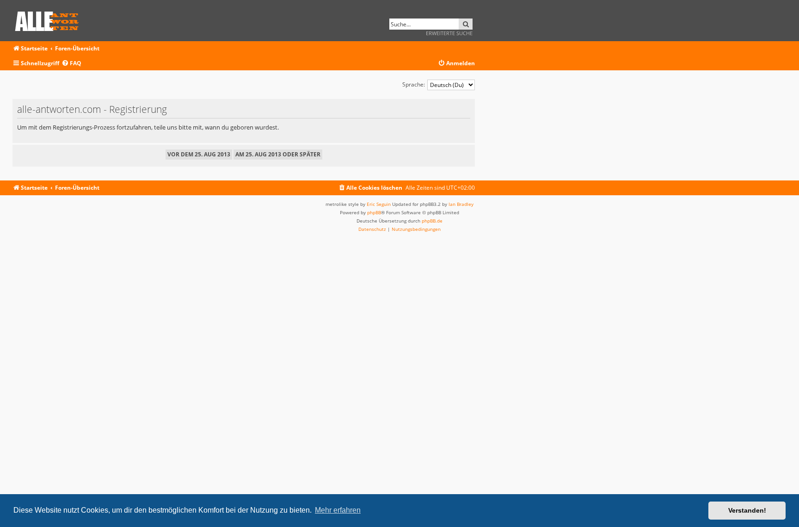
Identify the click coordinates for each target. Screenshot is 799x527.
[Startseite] (49, 20)
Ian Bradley (461, 204)
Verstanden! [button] (747, 510)
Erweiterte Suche (449, 33)
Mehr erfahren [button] (338, 510)
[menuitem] (71, 63)
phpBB (374, 212)
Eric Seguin (379, 204)
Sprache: (413, 84)
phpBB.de (432, 220)
